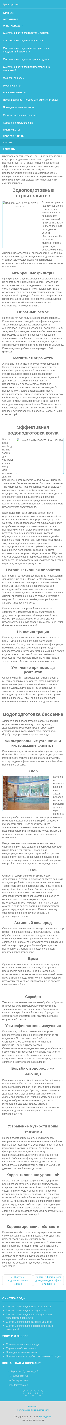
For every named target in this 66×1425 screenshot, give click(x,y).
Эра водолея (10, 4)
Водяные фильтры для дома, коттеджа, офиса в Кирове (48, 1280)
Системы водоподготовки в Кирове (18, 1280)
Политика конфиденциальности (33, 1409)
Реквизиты (33, 1406)
